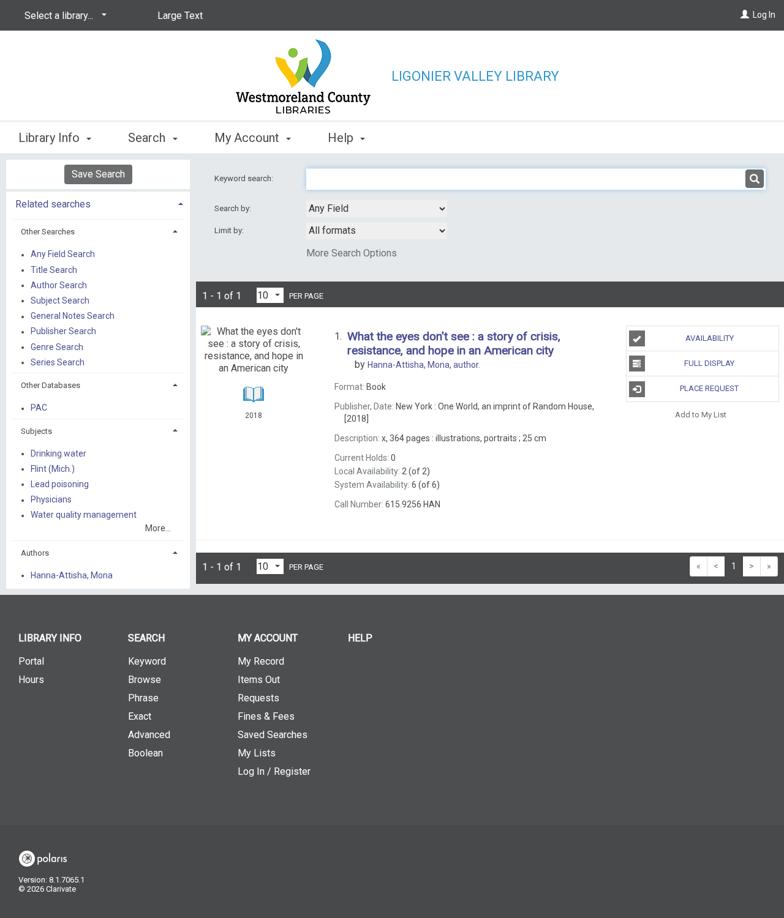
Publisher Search (63, 332)
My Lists (257, 753)
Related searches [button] (53, 204)
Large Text (180, 15)
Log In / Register (274, 771)
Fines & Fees (266, 716)
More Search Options (351, 253)
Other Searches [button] (48, 231)
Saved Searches (272, 735)
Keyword (147, 661)
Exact (139, 716)
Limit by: (230, 230)
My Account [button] (248, 137)
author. (424, 365)
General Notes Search (73, 316)
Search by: (233, 208)
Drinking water (58, 453)
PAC (39, 408)
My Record (261, 661)
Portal (31, 661)
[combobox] (376, 208)
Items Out (259, 679)
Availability (709, 338)
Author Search (59, 285)
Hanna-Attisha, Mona (72, 575)
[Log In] (745, 15)
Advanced (149, 735)
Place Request (709, 388)
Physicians (51, 500)
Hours (31, 679)
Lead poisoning (60, 484)
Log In (764, 15)
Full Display (709, 363)
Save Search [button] (98, 174)
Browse (144, 679)
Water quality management (84, 515)
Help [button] (342, 137)
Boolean (145, 753)
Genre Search (57, 347)
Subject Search (60, 300)
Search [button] (148, 137)
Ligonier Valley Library (475, 76)
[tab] (98, 203)
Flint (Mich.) (53, 469)
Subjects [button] (36, 431)
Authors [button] (35, 553)
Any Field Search (63, 254)
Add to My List (700, 414)
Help (360, 638)
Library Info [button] (50, 137)
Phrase (143, 698)
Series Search (58, 362)
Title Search (54, 270)
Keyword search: (244, 178)
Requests (258, 698)
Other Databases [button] (50, 385)
